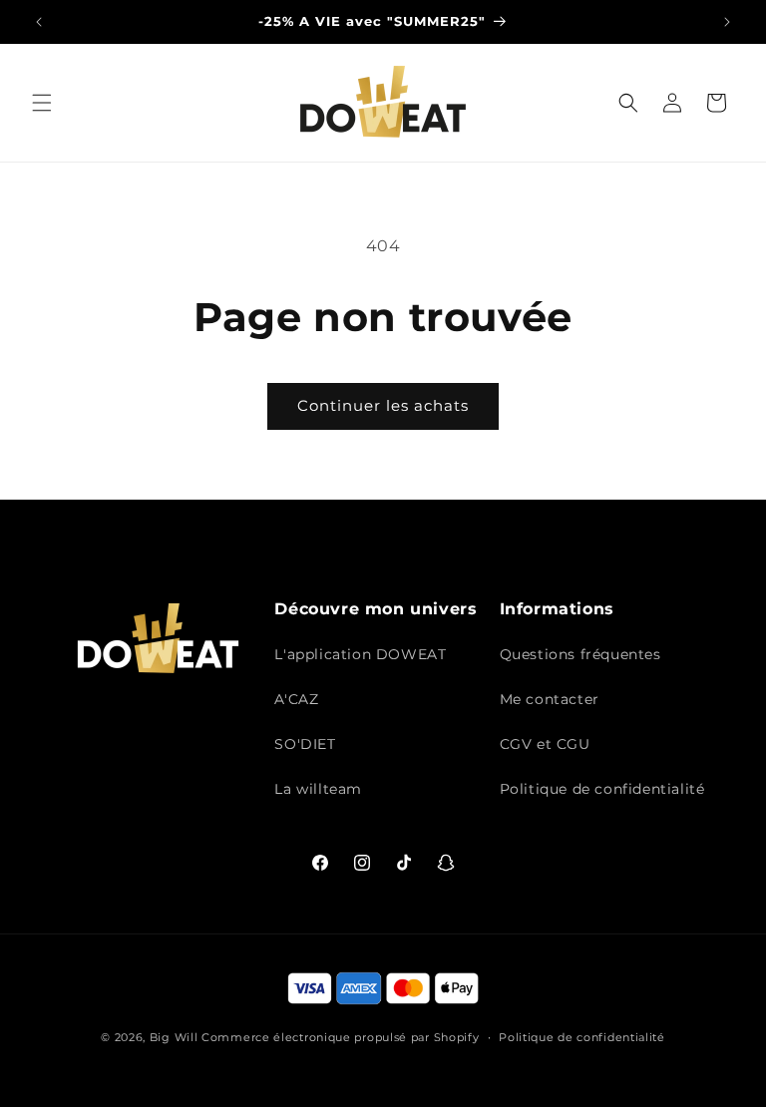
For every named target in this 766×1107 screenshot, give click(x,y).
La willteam (318, 789)
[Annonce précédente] (39, 22)
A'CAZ (296, 699)
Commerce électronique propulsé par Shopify (340, 1037)
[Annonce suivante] (727, 22)
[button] (42, 103)
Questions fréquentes (580, 654)
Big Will (174, 1037)
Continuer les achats (383, 405)
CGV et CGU (545, 744)
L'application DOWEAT (360, 654)
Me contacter (549, 699)
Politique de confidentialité (602, 789)
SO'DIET (304, 744)
